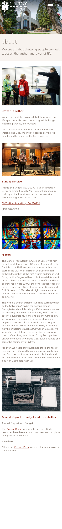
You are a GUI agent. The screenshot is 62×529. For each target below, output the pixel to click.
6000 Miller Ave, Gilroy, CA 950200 (21, 203)
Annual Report (15, 429)
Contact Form (21, 447)
